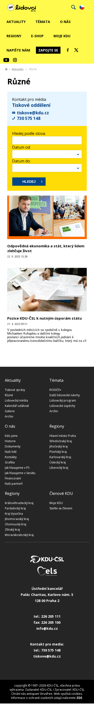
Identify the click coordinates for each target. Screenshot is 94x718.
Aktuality (16, 21)
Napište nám (18, 50)
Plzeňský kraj (58, 452)
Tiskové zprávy (15, 390)
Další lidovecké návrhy (64, 395)
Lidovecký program (62, 400)
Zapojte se (48, 50)
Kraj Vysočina (14, 514)
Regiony (14, 36)
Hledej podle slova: (29, 133)
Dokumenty (12, 446)
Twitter (76, 50)
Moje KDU (62, 36)
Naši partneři (14, 484)
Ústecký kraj (57, 462)
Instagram (15, 60)
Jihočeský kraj (58, 446)
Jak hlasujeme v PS (17, 468)
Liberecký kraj (58, 468)
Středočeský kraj (60, 441)
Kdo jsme (11, 436)
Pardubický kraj (15, 508)
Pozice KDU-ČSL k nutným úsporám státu (44, 318)
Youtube (6, 60)
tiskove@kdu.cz (33, 113)
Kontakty (11, 457)
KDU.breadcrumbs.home (6, 69)
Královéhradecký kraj (19, 503)
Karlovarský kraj (60, 457)
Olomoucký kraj (15, 524)
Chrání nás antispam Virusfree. (32, 694)
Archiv (9, 416)
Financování (13, 478)
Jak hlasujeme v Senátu (20, 473)
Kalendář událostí (17, 406)
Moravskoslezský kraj (19, 535)
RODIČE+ (55, 390)
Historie (10, 441)
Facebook (68, 50)
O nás (65, 21)
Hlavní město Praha (62, 436)
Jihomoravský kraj (17, 519)
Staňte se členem (60, 508)
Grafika (10, 462)
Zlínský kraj (12, 530)
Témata (42, 21)
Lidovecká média (16, 400)
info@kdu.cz (47, 628)
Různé (9, 395)
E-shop (37, 36)
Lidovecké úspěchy (62, 406)
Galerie (10, 411)
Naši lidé (11, 452)
